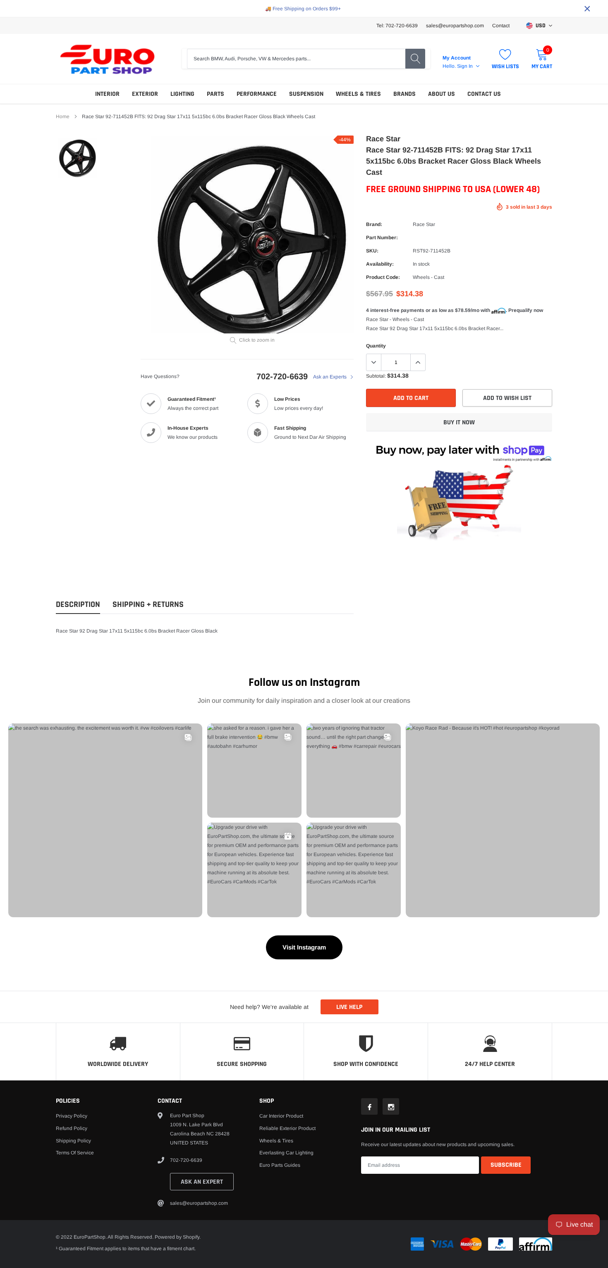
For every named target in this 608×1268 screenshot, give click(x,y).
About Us (441, 94)
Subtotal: (376, 376)
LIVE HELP (349, 1007)
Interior (107, 94)
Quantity (376, 346)
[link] (77, 158)
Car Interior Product (281, 1116)
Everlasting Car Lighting (286, 1153)
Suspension (306, 94)
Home (62, 116)
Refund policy (71, 1128)
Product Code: (383, 277)
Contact (501, 25)
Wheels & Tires (358, 94)
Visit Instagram (304, 947)
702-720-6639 (282, 376)
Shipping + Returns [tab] (148, 605)
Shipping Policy (73, 1141)
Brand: (374, 224)
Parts (215, 94)
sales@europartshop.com (455, 25)
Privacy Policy (71, 1116)
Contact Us (484, 94)
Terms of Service (75, 1153)
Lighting (182, 94)
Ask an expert (202, 1182)
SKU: (372, 251)
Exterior (145, 94)
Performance (257, 94)
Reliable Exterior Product (287, 1128)
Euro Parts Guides (279, 1165)
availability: (380, 264)
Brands (404, 94)
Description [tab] (78, 605)
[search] (415, 59)
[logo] (107, 59)
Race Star (424, 224)
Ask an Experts (330, 377)
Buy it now (459, 422)
